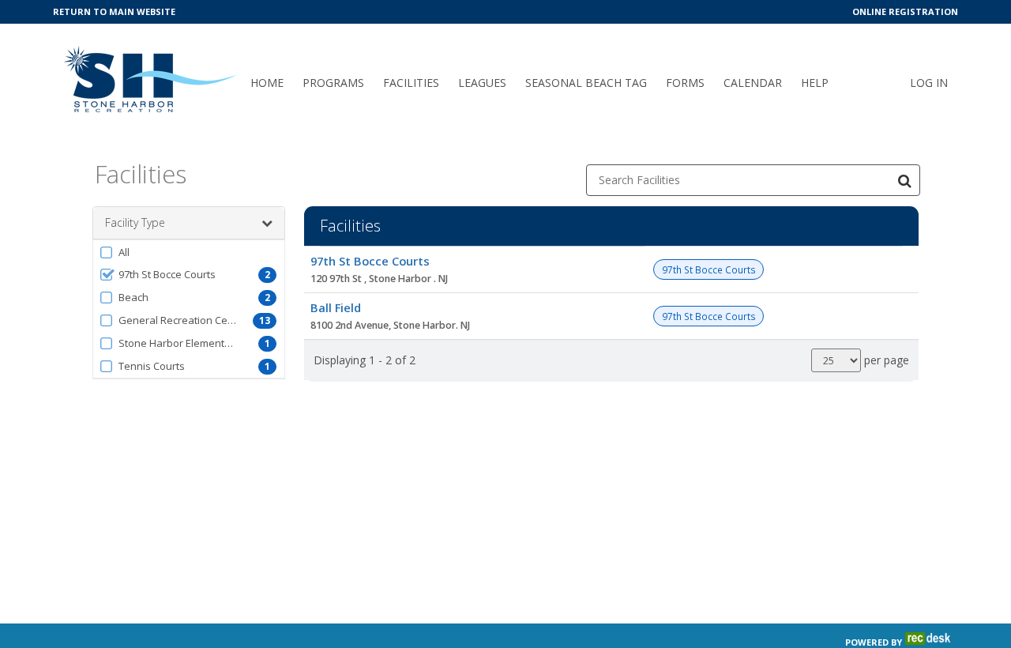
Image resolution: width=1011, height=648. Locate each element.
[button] (188, 252)
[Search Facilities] (904, 180)
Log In (929, 82)
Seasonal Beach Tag (586, 82)
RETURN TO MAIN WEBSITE (114, 11)
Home (267, 82)
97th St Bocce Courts (370, 261)
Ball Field (335, 307)
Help (815, 82)
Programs (333, 82)
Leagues (482, 82)
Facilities (411, 82)
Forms (685, 82)
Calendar (752, 82)
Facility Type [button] (135, 222)
